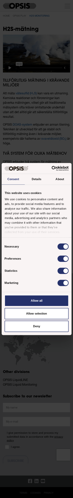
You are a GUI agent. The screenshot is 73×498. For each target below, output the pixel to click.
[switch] (63, 259)
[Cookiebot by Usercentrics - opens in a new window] (52, 168)
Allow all (36, 300)
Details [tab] (36, 179)
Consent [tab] (13, 179)
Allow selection (36, 313)
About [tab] (59, 179)
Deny (36, 326)
